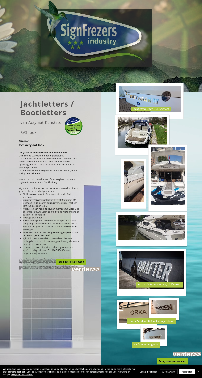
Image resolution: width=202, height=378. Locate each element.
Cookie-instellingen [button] (148, 371)
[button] (151, 109)
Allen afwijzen (168, 371)
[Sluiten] (198, 372)
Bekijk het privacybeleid (22, 374)
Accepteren (187, 371)
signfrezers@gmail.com (34, 250)
